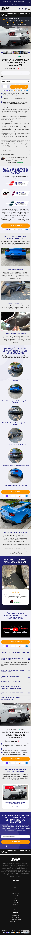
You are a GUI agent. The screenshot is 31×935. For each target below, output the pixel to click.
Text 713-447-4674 (15, 917)
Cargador (15, 902)
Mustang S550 (15, 895)
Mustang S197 (15, 893)
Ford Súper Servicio (15, 909)
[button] (26, 9)
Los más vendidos (15, 883)
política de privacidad (15, 924)
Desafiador (15, 904)
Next (29, 52)
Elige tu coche (15, 885)
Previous (2, 52)
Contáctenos (15, 915)
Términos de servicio (15, 919)
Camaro (15, 906)
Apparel (16, 887)
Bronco (15, 900)
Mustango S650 (15, 898)
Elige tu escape (5, 77)
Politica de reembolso (15, 922)
